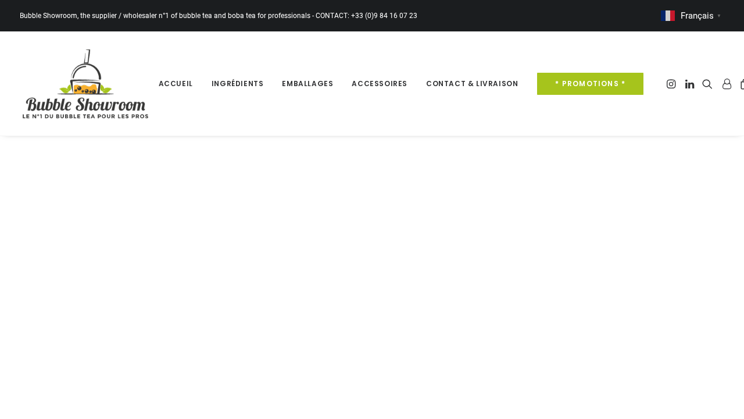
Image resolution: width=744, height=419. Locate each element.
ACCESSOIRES (379, 83)
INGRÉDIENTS (238, 83)
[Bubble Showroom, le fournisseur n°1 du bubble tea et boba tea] (85, 83)
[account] (726, 83)
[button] (672, 83)
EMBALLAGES (307, 83)
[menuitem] (176, 83)
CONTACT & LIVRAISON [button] (472, 83)
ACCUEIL (176, 83)
